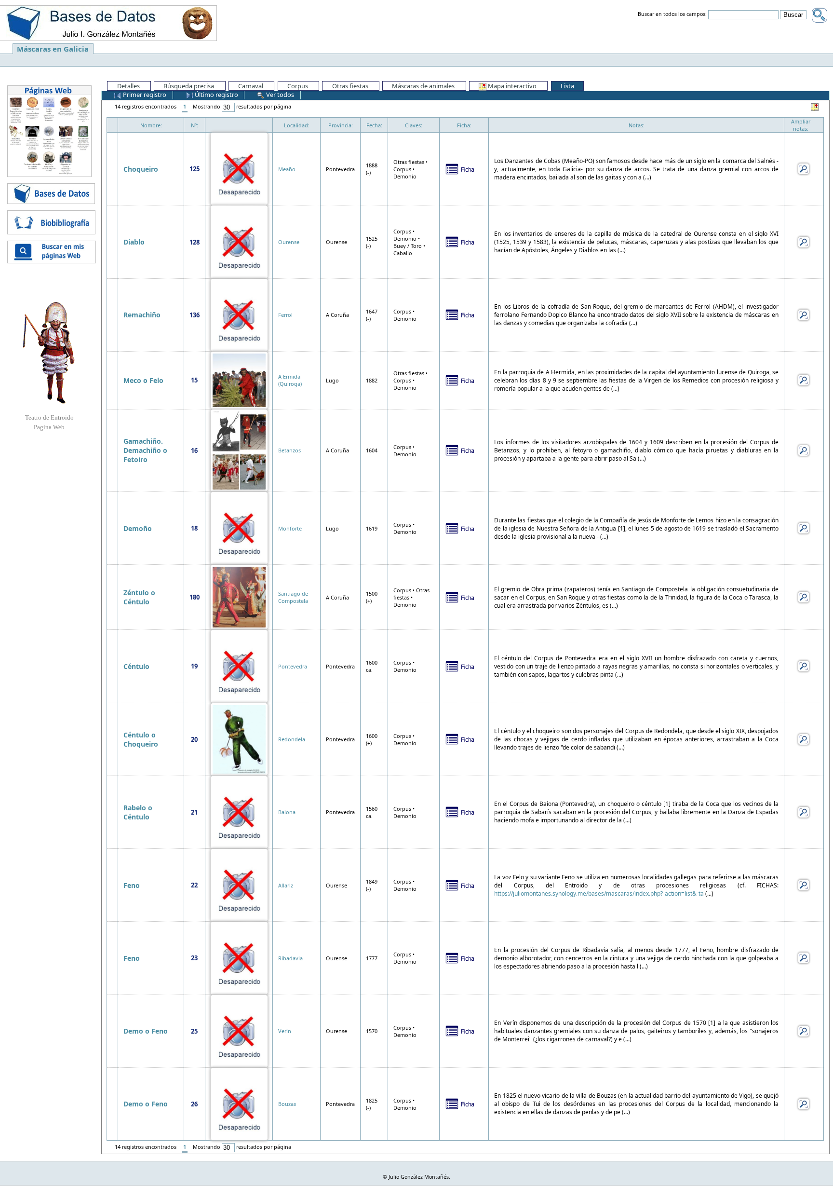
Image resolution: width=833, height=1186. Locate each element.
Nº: (194, 125)
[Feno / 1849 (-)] (239, 884)
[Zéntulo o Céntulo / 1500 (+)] (239, 596)
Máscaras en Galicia (53, 49)
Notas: (637, 125)
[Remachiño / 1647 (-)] (239, 314)
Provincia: (340, 125)
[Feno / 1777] (239, 957)
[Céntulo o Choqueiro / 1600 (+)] (239, 738)
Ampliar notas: (800, 125)
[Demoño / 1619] (239, 527)
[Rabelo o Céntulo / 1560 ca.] (239, 811)
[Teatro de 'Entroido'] (49, 352)
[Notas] (803, 168)
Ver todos (279, 94)
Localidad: (296, 125)
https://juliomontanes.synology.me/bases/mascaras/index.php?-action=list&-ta (599, 893)
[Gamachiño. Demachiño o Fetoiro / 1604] (239, 449)
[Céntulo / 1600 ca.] (239, 665)
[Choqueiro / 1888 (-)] (239, 168)
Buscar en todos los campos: (672, 14)
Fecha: (374, 125)
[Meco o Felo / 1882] (239, 379)
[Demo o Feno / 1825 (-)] (239, 1103)
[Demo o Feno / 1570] (239, 1030)
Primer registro (143, 94)
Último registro (215, 94)
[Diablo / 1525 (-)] (239, 241)
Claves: (413, 125)
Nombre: (151, 125)
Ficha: (464, 125)
